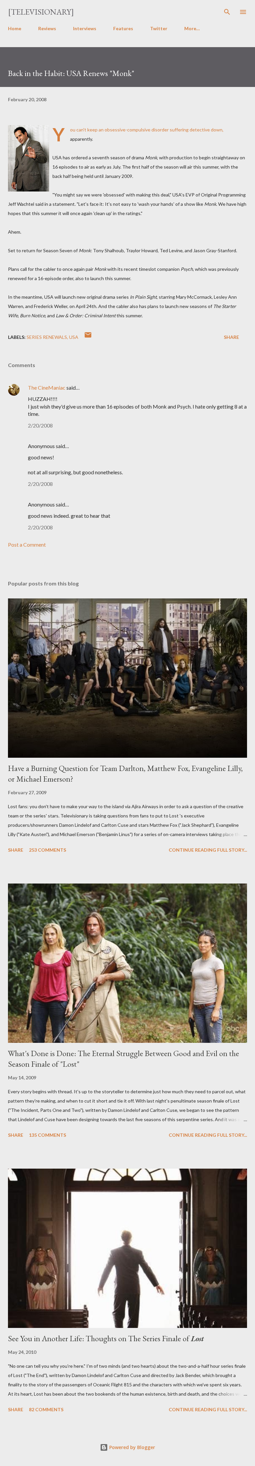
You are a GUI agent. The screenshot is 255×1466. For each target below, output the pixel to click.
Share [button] (231, 337)
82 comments (46, 1409)
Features (123, 28)
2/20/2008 (40, 425)
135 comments (47, 1135)
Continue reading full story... (208, 850)
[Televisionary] (41, 12)
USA (73, 337)
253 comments (47, 850)
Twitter (158, 28)
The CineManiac (46, 387)
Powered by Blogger (131, 1447)
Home (14, 28)
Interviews (84, 28)
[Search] (227, 12)
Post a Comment (27, 544)
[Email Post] (88, 337)
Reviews (47, 28)
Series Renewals (47, 337)
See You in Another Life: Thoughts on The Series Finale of (106, 1338)
